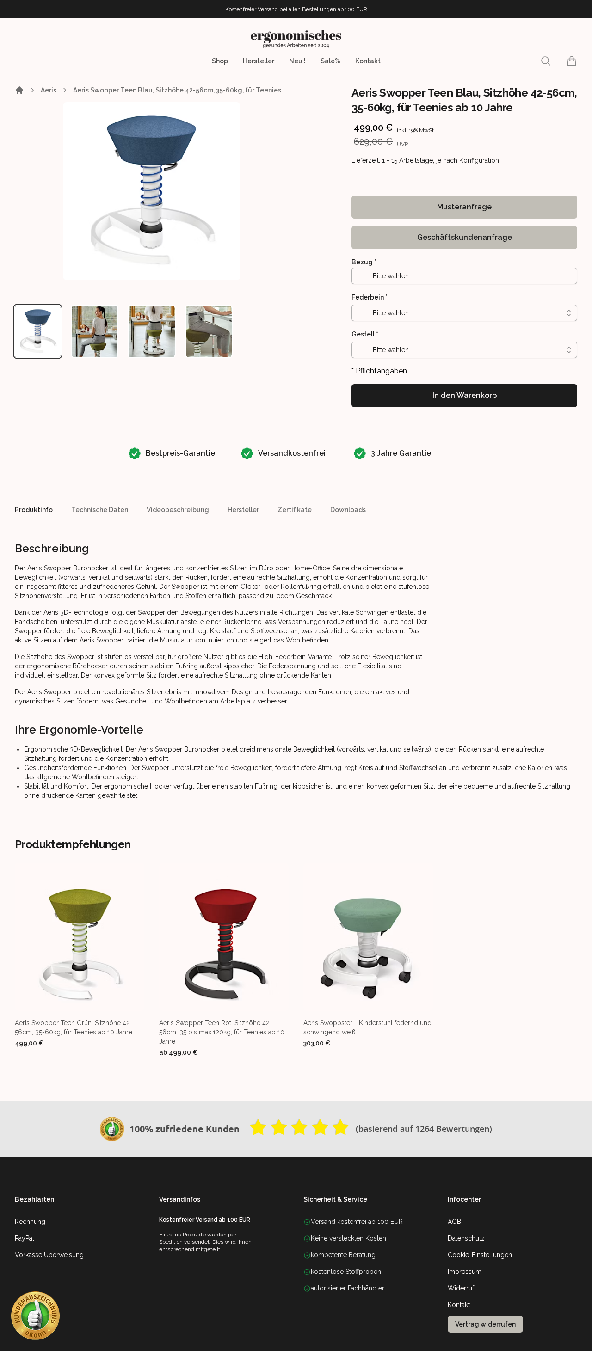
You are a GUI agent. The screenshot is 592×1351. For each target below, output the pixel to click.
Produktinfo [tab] (34, 510)
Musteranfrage (464, 206)
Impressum (464, 1271)
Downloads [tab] (348, 510)
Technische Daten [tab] (99, 510)
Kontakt (368, 61)
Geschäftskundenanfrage (464, 237)
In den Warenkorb (464, 395)
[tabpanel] (152, 191)
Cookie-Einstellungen (480, 1255)
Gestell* (365, 334)
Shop (220, 61)
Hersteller (258, 61)
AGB (454, 1221)
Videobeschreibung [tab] (178, 510)
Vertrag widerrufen (485, 1324)
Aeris (48, 90)
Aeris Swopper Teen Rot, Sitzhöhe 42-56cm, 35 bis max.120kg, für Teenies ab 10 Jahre (221, 1032)
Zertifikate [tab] (295, 510)
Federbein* (370, 297)
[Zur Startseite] (19, 90)
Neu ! (297, 61)
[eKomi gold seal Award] (111, 1129)
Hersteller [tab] (243, 510)
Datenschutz (466, 1238)
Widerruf (461, 1288)
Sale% (330, 61)
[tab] (38, 331)
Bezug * (364, 262)
